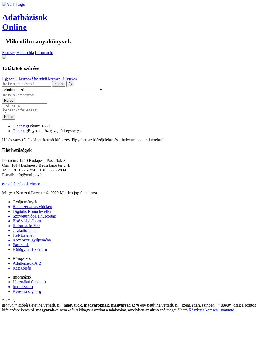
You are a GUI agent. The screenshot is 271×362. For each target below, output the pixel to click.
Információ (44, 52)
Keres (58, 84)
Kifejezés (69, 78)
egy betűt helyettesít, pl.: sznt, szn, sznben (174, 305)
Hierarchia (25, 52)
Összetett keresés (46, 78)
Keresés (8, 52)
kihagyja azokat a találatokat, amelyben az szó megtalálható (128, 310)
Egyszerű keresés (16, 78)
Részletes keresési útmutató (211, 310)
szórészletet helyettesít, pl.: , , (66, 305)
